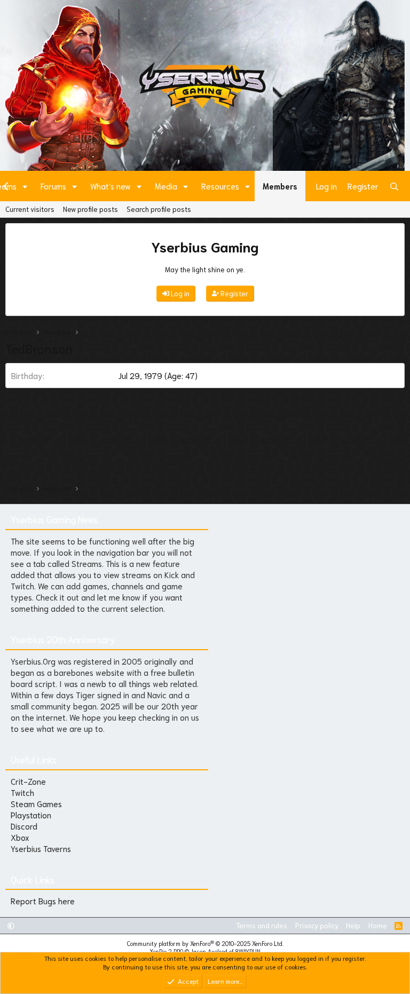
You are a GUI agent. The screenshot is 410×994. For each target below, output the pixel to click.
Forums (53, 185)
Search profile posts (159, 209)
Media (166, 185)
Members (280, 185)
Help (353, 925)
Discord (24, 826)
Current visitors (29, 209)
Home (377, 925)
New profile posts (90, 209)
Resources (220, 185)
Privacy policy (316, 925)
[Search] (394, 186)
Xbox (20, 837)
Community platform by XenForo (205, 943)
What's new (110, 185)
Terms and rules (261, 925)
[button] (25, 186)
